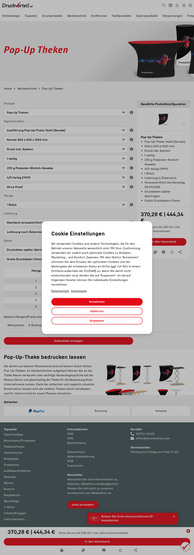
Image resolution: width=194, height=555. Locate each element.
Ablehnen (97, 311)
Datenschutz (60, 291)
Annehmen (97, 302)
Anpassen (97, 321)
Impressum (79, 291)
